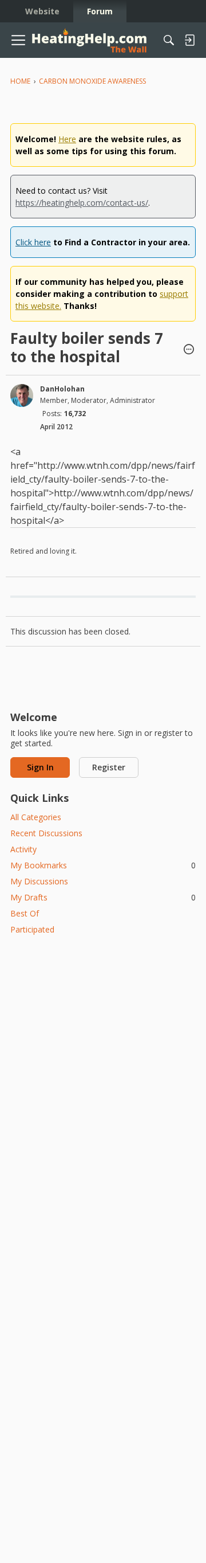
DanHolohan (62, 389)
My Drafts (103, 897)
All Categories (35, 817)
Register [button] (108, 767)
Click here (33, 242)
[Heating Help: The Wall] (89, 40)
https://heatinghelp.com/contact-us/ (81, 202)
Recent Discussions (46, 833)
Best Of (24, 913)
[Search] (169, 40)
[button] (189, 350)
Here (67, 139)
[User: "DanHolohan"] (21, 395)
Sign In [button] (40, 767)
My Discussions (39, 881)
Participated (32, 929)
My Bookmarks (103, 865)
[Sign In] (189, 40)
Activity (23, 849)
